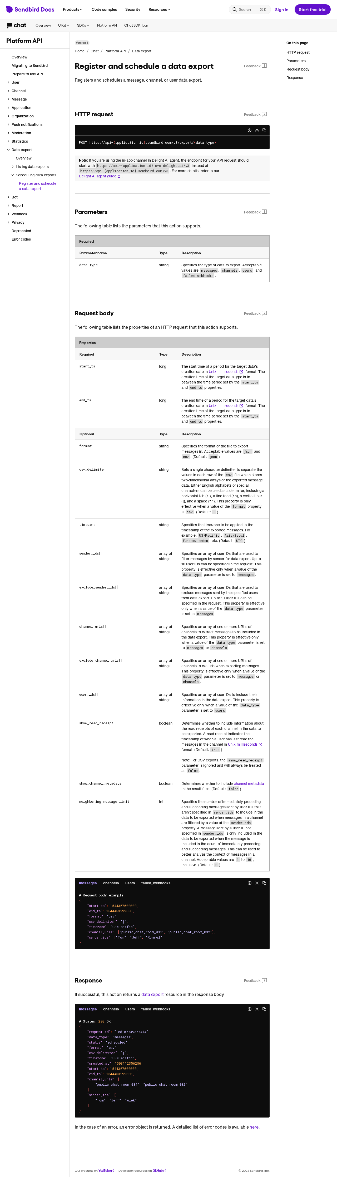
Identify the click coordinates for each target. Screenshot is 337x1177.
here (254, 1127)
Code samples (104, 9)
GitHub (158, 1170)
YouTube (104, 1170)
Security (132, 9)
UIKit (62, 25)
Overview (43, 25)
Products (71, 9)
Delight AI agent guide (97, 176)
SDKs (81, 25)
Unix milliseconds (224, 371)
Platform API (107, 25)
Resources (158, 9)
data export (152, 994)
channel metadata (249, 783)
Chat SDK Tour (136, 25)
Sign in (281, 9)
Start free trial (312, 9)
